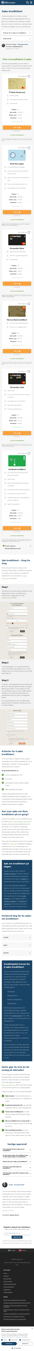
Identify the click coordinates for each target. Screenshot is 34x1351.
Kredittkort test (6, 1289)
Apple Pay (22, 901)
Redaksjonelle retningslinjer (9, 1284)
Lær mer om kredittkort (8, 1287)
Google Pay (7, 904)
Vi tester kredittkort (7, 1292)
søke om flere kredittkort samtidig (19, 821)
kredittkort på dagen (10, 874)
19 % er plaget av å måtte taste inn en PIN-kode (14, 1300)
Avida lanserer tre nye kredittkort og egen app (13, 1316)
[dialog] (17, 1338)
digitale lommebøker (10, 901)
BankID (24, 879)
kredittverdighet (16, 1016)
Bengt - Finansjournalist (20, 44)
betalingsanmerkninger (8, 1085)
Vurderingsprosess (7, 1281)
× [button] (32, 1328)
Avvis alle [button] (25, 1343)
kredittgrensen (6, 598)
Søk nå (17, 128)
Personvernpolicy (7, 1278)
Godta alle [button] (9, 1343)
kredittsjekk (13, 844)
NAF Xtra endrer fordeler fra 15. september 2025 (14, 1319)
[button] (17, 33)
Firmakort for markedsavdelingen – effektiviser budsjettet (16, 1313)
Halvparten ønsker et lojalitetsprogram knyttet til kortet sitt (16, 1303)
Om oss (5, 1273)
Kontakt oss (6, 1276)
